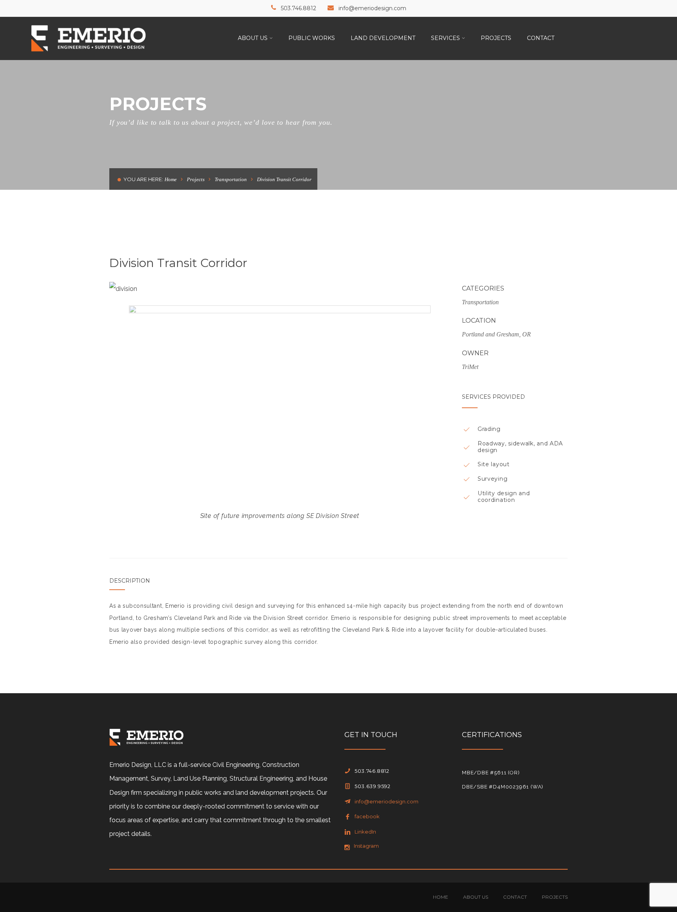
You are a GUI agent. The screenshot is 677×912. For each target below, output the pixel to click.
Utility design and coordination (504, 496)
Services (445, 38)
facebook (367, 816)
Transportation (231, 179)
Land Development (383, 38)
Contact (540, 38)
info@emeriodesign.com (372, 8)
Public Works (311, 38)
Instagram (366, 846)
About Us (253, 38)
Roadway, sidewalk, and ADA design (520, 447)
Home (171, 179)
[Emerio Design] (88, 38)
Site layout (494, 464)
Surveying (492, 478)
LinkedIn (365, 831)
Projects (496, 38)
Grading (489, 428)
